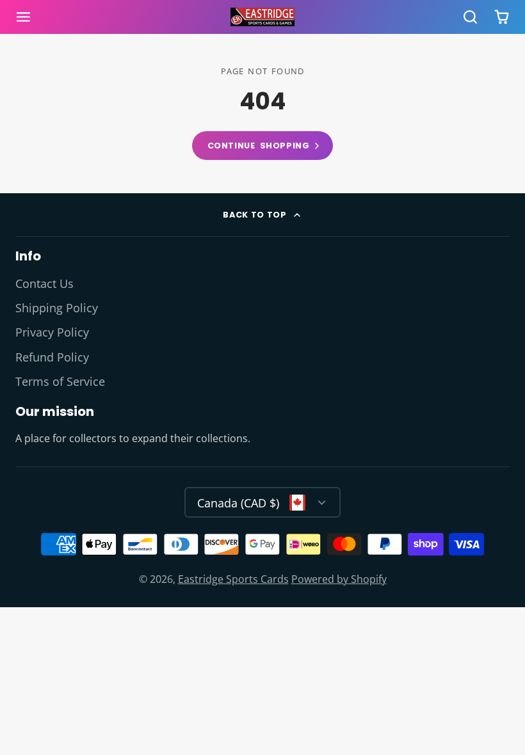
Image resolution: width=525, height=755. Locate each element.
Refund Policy (52, 357)
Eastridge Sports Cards (233, 579)
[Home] (262, 17)
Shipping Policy (56, 307)
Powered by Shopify (339, 579)
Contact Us (44, 283)
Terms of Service (60, 381)
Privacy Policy (52, 332)
